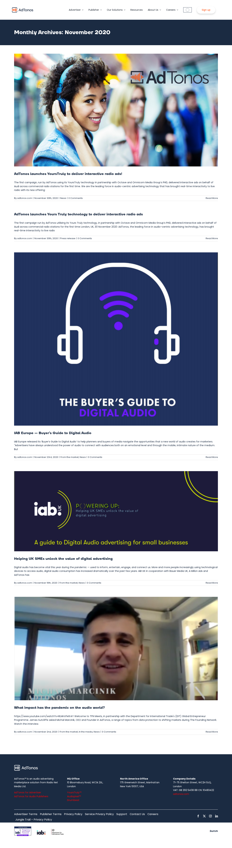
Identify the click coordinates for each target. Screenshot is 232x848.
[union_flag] (187, 8)
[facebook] (198, 816)
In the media (86, 731)
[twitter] (204, 816)
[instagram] (210, 816)
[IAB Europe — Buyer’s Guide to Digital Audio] (116, 339)
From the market (69, 457)
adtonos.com (24, 198)
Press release (67, 238)
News (63, 198)
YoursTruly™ (74, 792)
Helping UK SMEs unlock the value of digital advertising (63, 559)
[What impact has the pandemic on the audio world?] (116, 648)
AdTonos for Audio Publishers (31, 796)
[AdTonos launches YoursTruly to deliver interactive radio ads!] (116, 110)
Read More (212, 198)
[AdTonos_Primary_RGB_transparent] (23, 8)
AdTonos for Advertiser (27, 792)
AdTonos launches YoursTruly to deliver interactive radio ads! (68, 174)
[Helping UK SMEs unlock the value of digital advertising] (116, 511)
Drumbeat (73, 800)
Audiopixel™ (74, 796)
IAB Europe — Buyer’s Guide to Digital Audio (52, 433)
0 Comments (75, 198)
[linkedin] (216, 816)
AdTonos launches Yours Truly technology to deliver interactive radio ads (78, 214)
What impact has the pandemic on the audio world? (60, 708)
